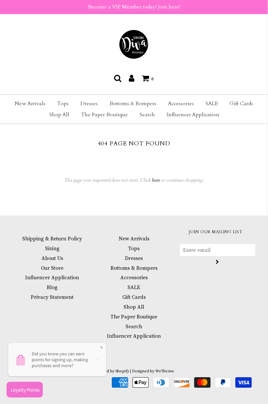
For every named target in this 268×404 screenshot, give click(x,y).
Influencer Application (193, 114)
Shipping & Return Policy (52, 238)
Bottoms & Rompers (132, 103)
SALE (212, 103)
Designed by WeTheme (153, 371)
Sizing (52, 248)
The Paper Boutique (104, 114)
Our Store (52, 268)
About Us (52, 258)
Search (147, 114)
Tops (63, 103)
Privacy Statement (52, 297)
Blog (52, 287)
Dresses (89, 103)
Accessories (181, 103)
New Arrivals (30, 103)
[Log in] (132, 78)
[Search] (118, 78)
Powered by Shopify (111, 371)
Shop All (59, 114)
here (156, 180)
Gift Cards (241, 103)
